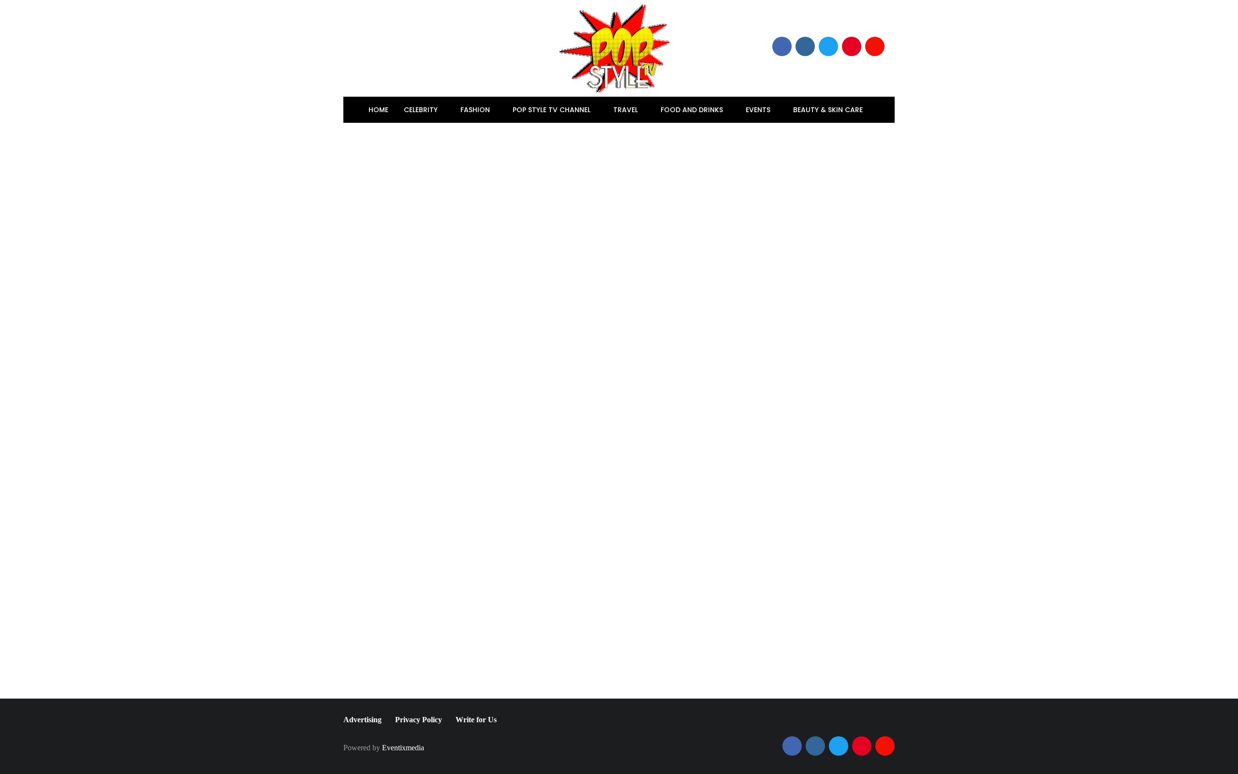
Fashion (476, 110)
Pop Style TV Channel (552, 110)
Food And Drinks (693, 110)
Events (759, 110)
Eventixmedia (403, 748)
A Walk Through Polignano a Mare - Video (771, 530)
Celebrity (422, 110)
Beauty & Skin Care (829, 110)
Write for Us (476, 720)
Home (378, 110)
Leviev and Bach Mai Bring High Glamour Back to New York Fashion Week (525, 491)
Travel (626, 110)
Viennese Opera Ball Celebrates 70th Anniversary (628, 542)
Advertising (362, 720)
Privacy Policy (418, 720)
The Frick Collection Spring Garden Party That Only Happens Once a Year (460, 542)
